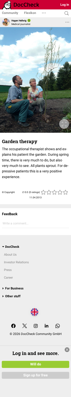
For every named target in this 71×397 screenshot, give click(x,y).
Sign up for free (35, 375)
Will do (35, 364)
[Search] (65, 13)
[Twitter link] (24, 326)
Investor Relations (16, 262)
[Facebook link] (13, 326)
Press (8, 270)
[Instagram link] (36, 326)
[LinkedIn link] (46, 326)
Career (8, 277)
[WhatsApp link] (57, 326)
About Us (10, 254)
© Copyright (8, 192)
